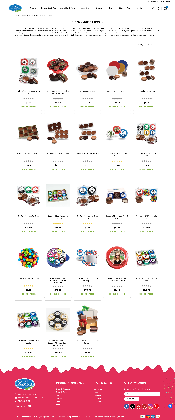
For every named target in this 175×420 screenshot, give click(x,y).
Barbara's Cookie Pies (48, 8)
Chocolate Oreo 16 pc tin (117, 91)
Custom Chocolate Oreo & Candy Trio (117, 217)
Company (33, 8)
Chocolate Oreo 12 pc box (28, 154)
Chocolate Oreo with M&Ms (28, 278)
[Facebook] (126, 406)
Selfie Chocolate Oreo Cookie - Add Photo (117, 279)
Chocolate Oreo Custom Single (117, 155)
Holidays (110, 8)
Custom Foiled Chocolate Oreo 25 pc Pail (87, 279)
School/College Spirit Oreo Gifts (28, 92)
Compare (27, 73)
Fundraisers (99, 398)
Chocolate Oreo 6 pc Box (58, 154)
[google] (156, 406)
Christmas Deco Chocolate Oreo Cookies (58, 92)
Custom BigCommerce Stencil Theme (99, 417)
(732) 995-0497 (24, 401)
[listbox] (152, 45)
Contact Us (98, 395)
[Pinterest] (144, 406)
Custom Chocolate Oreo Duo (87, 217)
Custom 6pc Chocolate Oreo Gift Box (146, 155)
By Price (139, 8)
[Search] (153, 8)
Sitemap (97, 401)
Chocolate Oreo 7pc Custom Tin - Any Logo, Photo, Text (58, 343)
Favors (129, 8)
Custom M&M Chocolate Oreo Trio (146, 217)
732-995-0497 (163, 2)
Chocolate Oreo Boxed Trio (87, 154)
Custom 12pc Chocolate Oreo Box (58, 217)
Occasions (99, 8)
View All (59, 404)
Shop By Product (63, 389)
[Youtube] (138, 406)
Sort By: (140, 45)
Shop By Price (61, 392)
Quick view (28, 68)
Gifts (120, 8)
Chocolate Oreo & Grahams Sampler (87, 342)
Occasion (60, 395)
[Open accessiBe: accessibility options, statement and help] (170, 406)
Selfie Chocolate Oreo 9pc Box (146, 279)
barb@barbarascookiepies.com (30, 398)
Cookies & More (85, 8)
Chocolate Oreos (87, 91)
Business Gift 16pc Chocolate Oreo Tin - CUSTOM (58, 280)
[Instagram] (150, 406)
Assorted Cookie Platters (68, 8)
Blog (96, 392)
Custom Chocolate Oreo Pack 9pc (28, 342)
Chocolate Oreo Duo (146, 91)
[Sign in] (159, 8)
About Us (98, 389)
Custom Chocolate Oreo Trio (28, 217)
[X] (132, 406)
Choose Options (28, 107)
